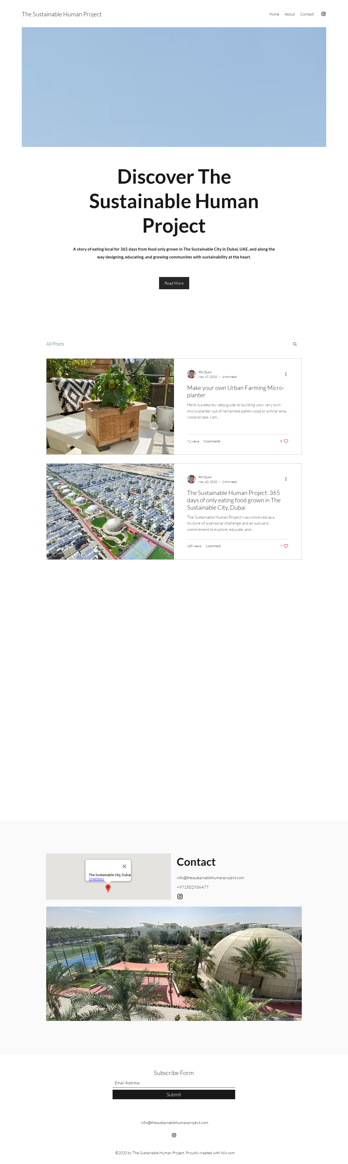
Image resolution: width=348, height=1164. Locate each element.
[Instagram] (323, 14)
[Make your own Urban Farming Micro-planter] (110, 406)
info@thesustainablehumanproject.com (210, 877)
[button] (294, 344)
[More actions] (287, 374)
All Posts (55, 344)
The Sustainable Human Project (62, 14)
